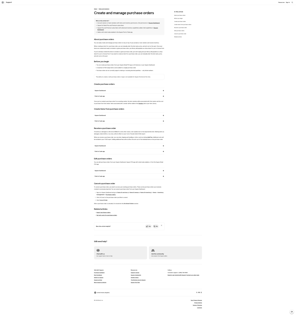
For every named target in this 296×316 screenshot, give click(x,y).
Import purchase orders (104, 212)
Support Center (135, 272)
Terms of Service (197, 305)
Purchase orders (111, 194)
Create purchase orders (180, 21)
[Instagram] (201, 292)
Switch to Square (98, 277)
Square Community (136, 275)
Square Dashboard (154, 23)
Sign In (288, 2)
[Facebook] (199, 292)
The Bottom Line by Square (138, 280)
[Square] (3, 2)
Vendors (140, 103)
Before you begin (178, 18)
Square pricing (98, 280)
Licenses (199, 307)
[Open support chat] (292, 312)
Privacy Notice (198, 302)
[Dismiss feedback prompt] (161, 225)
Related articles (178, 36)
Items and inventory (104, 9)
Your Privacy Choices (196, 300)
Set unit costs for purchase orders (107, 215)
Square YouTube (135, 282)
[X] (197, 292)
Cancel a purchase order (180, 33)
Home (95, 9)
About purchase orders (179, 15)
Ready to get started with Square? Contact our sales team (183, 275)
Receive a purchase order (180, 27)
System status (135, 277)
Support (9, 2)
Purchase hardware (99, 272)
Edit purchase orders (179, 30)
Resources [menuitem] (281, 2)
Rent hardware (98, 275)
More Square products (100, 282)
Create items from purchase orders (182, 24)
